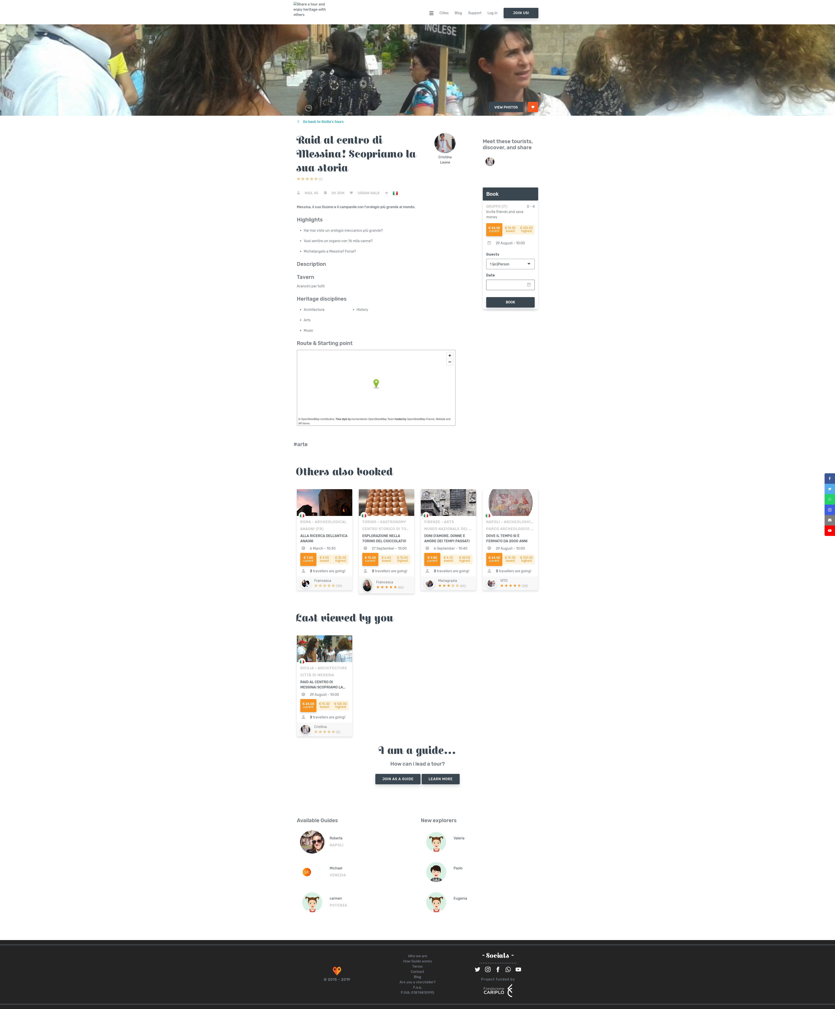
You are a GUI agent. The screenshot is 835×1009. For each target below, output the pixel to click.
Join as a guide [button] (398, 779)
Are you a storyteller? (417, 982)
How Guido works (417, 961)
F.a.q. (417, 987)
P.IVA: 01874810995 (417, 993)
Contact (417, 972)
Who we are (417, 956)
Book (510, 302)
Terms (417, 966)
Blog (417, 977)
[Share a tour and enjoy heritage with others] (310, 9)
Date (490, 275)
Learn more (441, 779)
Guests (492, 254)
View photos (506, 107)
